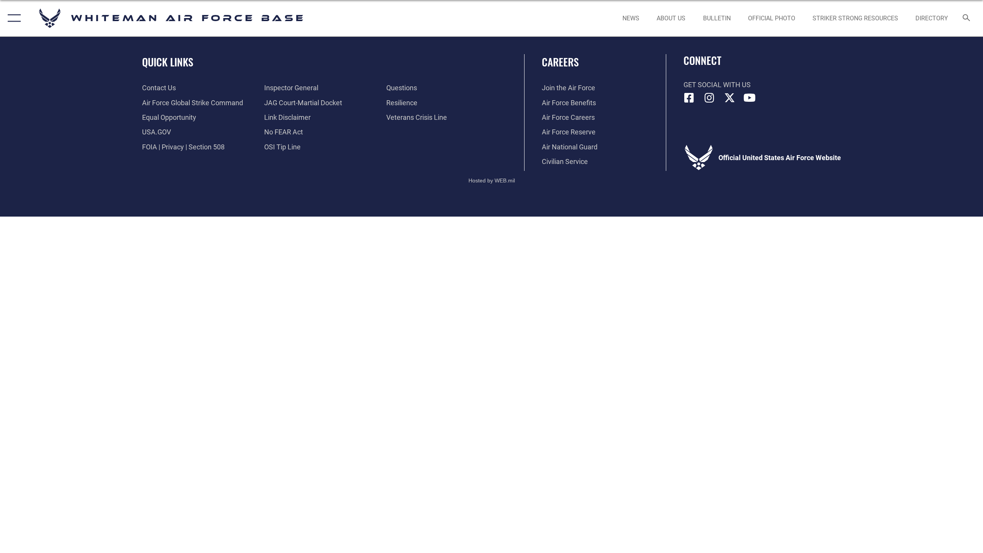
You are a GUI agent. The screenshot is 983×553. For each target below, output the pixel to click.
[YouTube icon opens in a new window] (749, 98)
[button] (12, 18)
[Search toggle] (967, 18)
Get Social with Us (717, 85)
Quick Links (167, 62)
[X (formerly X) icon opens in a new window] (729, 98)
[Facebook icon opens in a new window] (689, 98)
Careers (560, 62)
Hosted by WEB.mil (491, 180)
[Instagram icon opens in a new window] (709, 98)
